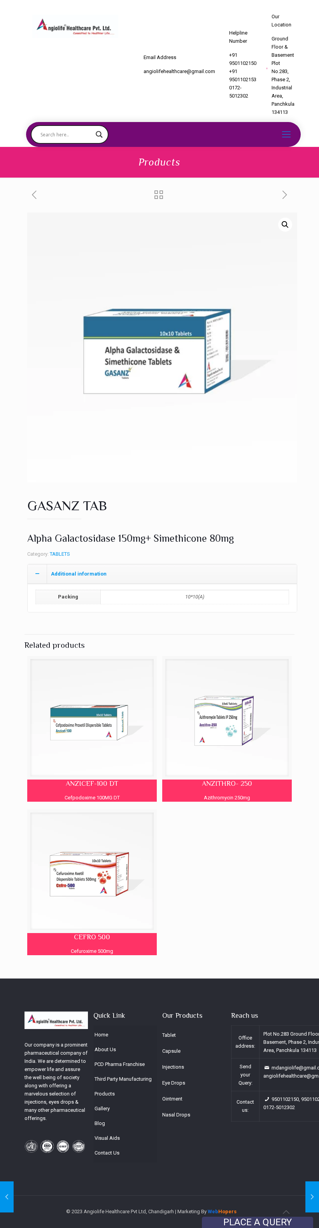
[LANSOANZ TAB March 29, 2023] (7, 1196)
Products (105, 1094)
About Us (105, 1049)
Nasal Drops (176, 1115)
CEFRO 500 (92, 937)
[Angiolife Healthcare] (75, 26)
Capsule (171, 1051)
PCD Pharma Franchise (120, 1064)
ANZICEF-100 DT (92, 783)
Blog (100, 1123)
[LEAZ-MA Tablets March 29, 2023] (312, 1196)
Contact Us (107, 1153)
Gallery (102, 1108)
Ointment (172, 1099)
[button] (285, 225)
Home (101, 1035)
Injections (173, 1067)
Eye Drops (173, 1083)
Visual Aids (107, 1138)
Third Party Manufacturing (123, 1079)
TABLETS (60, 554)
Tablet (169, 1035)
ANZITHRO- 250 (227, 783)
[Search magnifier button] (99, 134)
